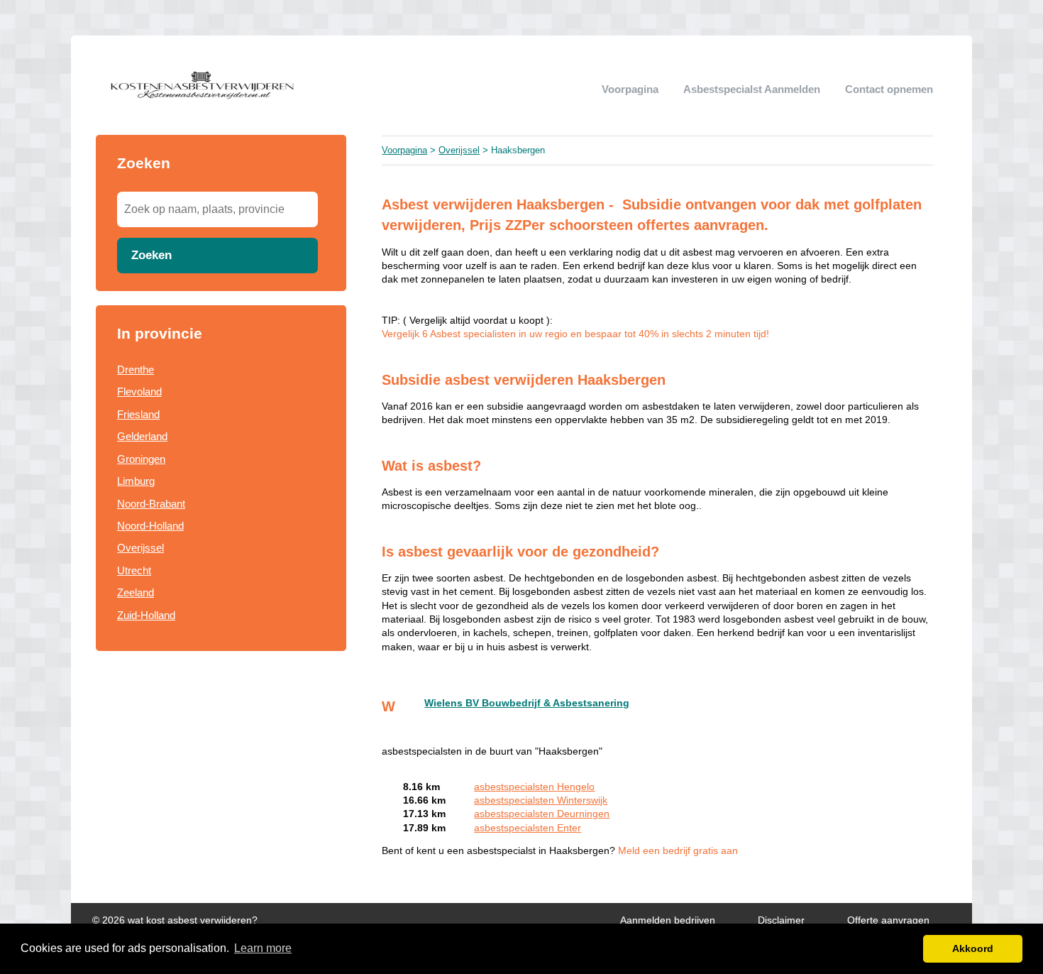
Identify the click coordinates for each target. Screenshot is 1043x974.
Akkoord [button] (972, 948)
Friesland (138, 414)
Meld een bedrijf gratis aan (678, 851)
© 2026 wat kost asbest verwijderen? (175, 920)
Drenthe (135, 369)
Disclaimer (781, 920)
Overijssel (140, 548)
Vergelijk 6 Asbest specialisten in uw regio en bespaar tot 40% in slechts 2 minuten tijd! (575, 334)
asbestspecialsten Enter (527, 828)
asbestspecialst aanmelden (751, 89)
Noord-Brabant (151, 504)
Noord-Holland (150, 526)
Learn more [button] (263, 948)
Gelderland (142, 436)
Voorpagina (630, 89)
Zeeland (135, 592)
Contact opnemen (889, 89)
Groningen (141, 459)
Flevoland (139, 391)
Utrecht (134, 570)
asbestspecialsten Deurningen (541, 814)
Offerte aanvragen (888, 920)
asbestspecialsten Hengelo (534, 787)
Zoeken (151, 254)
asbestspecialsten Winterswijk (540, 800)
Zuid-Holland (146, 615)
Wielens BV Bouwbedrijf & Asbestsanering (526, 703)
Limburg (136, 481)
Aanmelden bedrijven (667, 920)
